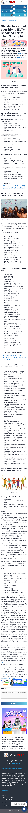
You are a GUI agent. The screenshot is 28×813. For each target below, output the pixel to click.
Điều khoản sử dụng (7, 797)
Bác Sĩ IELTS (21, 53)
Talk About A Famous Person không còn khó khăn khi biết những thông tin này (14, 357)
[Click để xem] (6, 806)
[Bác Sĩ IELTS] (8, 2)
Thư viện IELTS (12, 20)
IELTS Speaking (12, 678)
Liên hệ (4, 802)
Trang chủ (3, 20)
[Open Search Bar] (21, 2)
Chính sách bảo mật (7, 799)
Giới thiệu (4, 795)
